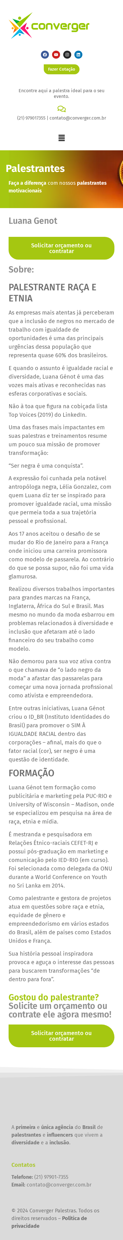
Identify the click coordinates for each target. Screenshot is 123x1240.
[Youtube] (56, 55)
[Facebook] (45, 55)
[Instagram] (67, 55)
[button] (61, 138)
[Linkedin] (78, 55)
